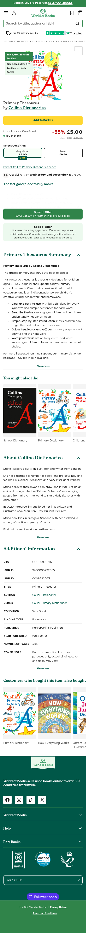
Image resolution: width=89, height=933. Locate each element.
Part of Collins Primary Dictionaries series (29, 167)
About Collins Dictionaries (33, 458)
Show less (43, 366)
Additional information (29, 549)
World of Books (37, 907)
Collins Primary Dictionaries (49, 602)
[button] (5, 12)
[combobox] (43, 23)
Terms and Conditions (45, 913)
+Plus (64, 198)
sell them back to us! (65, 207)
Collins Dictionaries (27, 108)
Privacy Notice (58, 907)
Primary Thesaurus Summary (37, 255)
